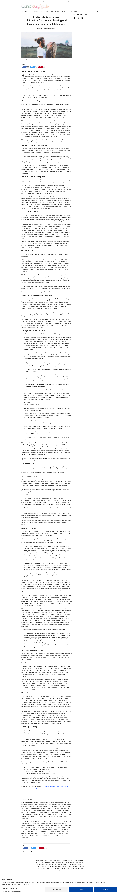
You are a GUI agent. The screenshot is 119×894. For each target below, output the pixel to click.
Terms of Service (51, 1)
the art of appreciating (55, 590)
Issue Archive (87, 1)
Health (63, 11)
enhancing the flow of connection (46, 304)
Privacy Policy (43, 1)
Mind (42, 11)
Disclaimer (59, 1)
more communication (54, 480)
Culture (57, 11)
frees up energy (37, 522)
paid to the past (44, 752)
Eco (67, 11)
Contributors (73, 11)
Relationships (29, 851)
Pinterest (86, 18)
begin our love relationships (43, 90)
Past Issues (36, 11)
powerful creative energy (54, 189)
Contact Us (36, 1)
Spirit (52, 11)
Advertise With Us (74, 1)
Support (81, 1)
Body (47, 11)
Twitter (78, 18)
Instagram (82, 18)
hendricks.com (25, 818)
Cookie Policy (66, 1)
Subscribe (24, 11)
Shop (32, 1)
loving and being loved (32, 371)
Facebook (74, 18)
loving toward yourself (62, 128)
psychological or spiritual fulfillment (32, 674)
